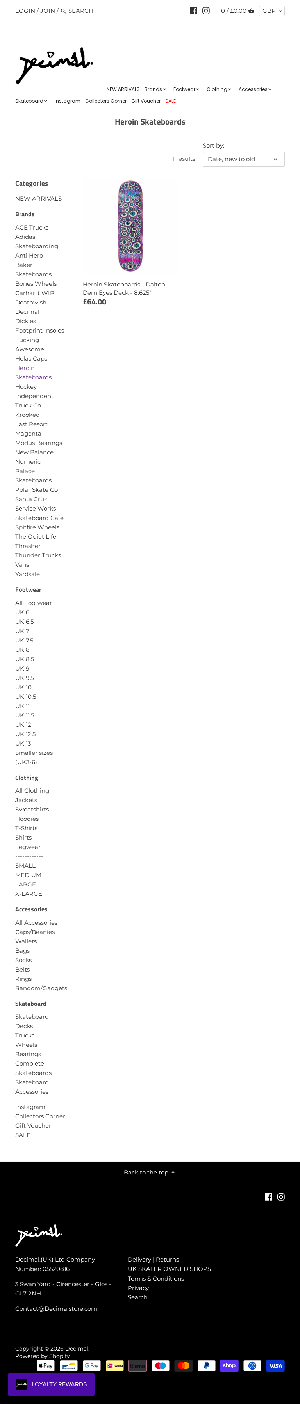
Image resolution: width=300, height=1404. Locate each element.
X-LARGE (28, 893)
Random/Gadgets (41, 988)
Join (47, 10)
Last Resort (31, 424)
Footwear (28, 589)
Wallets (26, 941)
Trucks (24, 1035)
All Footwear (33, 603)
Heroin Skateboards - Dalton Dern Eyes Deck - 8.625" (124, 288)
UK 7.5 (24, 640)
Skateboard (30, 1003)
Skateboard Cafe (39, 517)
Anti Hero (29, 255)
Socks (23, 960)
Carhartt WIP (34, 293)
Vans (22, 564)
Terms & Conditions (156, 1278)
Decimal (27, 311)
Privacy (138, 1288)
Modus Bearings (38, 443)
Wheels (26, 1044)
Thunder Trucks (38, 555)
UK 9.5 (24, 678)
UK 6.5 (24, 621)
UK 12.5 (25, 734)
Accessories (31, 909)
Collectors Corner (40, 1116)
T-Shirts (26, 828)
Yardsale (27, 574)
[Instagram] (206, 10)
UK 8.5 (24, 659)
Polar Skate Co (36, 489)
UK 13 (23, 743)
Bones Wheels (36, 283)
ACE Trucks (31, 227)
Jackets (26, 800)
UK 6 (22, 612)
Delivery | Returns (153, 1259)
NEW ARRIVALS (38, 198)
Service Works (35, 508)
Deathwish (30, 302)
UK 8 (22, 649)
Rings (23, 978)
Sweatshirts (32, 809)
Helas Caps (31, 358)
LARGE (25, 884)
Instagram (30, 1106)
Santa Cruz (31, 499)
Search (138, 1297)
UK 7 (22, 631)
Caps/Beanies (35, 932)
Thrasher (28, 546)
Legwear (28, 847)
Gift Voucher (33, 1125)
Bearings (28, 1054)
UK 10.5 (25, 696)
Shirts (23, 837)
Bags (22, 950)
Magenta (28, 433)
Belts (22, 969)
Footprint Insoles (39, 330)
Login (25, 10)
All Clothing (32, 790)
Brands (25, 214)
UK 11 (22, 706)
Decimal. (77, 1348)
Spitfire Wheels (37, 527)
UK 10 (23, 687)
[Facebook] (193, 10)
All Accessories (36, 922)
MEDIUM (28, 875)
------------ (29, 856)
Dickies (25, 321)
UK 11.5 (24, 715)
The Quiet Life (35, 536)
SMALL (25, 865)
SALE (22, 1135)
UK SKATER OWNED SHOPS (169, 1268)
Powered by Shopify (42, 1356)
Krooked (27, 414)
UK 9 (22, 668)
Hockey (26, 386)
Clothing (26, 777)
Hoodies (27, 818)
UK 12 (23, 724)
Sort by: (213, 145)
